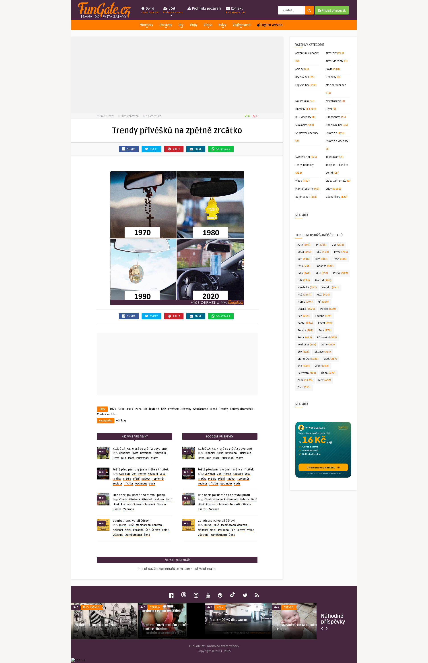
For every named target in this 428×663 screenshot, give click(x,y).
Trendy (223, 409)
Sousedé (149, 504)
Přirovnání (142, 458)
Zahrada (128, 509)
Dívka (135, 453)
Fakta (329, 69)
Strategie (331, 133)
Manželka (307, 287)
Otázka (306, 309)
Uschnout (141, 483)
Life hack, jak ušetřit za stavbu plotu (139, 495)
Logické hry (302, 85)
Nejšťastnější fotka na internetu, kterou (300, 627)
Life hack (134, 499)
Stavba (161, 504)
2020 (138, 409)
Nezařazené (333, 101)
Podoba (323, 316)
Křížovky (331, 77)
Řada (328, 373)
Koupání (153, 474)
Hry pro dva (302, 77)
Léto (162, 474)
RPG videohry (303, 117)
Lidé (304, 280)
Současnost (200, 409)
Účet (172, 10)
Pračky (117, 478)
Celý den (124, 474)
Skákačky (301, 125)
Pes (304, 316)
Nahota (159, 499)
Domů (149, 10)
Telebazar (332, 157)
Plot (116, 504)
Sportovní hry (334, 125)
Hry (181, 25)
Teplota (117, 483)
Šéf (148, 530)
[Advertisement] (177, 74)
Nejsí (128, 530)
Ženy (324, 380)
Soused (137, 504)
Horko (142, 474)
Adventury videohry (307, 53)
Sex (303, 351)
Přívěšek (173, 409)
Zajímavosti (242, 25)
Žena (147, 535)
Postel (305, 323)
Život (304, 387)
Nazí (168, 499)
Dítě (323, 252)
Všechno (118, 535)
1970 (113, 409)
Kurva (122, 525)
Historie (154, 409)
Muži (323, 294)
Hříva (116, 458)
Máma (305, 302)
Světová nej (302, 157)
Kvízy (222, 25)
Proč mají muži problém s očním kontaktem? (165, 627)
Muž (304, 294)
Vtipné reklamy (304, 189)
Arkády (299, 69)
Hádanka (324, 266)
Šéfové (156, 530)
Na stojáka (302, 101)
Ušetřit (117, 509)
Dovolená (146, 453)
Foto (304, 266)
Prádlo (127, 478)
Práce (305, 337)
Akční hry (331, 53)
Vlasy (154, 458)
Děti (304, 259)
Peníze (328, 309)
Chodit (123, 499)
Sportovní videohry (306, 133)
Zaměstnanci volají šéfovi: (131, 521)
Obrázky (166, 25)
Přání (136, 478)
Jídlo (304, 273)
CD (145, 409)
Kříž (163, 409)
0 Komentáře (153, 116)
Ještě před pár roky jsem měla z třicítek (141, 469)
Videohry (146, 25)
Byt (321, 244)
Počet (325, 323)
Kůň (123, 458)
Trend (213, 409)
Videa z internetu (336, 181)
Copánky (124, 453)
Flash (339, 259)
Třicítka (128, 483)
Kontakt (235, 10)
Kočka (340, 273)
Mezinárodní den (336, 85)
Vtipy (193, 25)
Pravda (305, 330)
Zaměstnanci (133, 535)
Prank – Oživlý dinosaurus (228, 620)
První (329, 109)
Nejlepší (118, 530)
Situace (323, 351)
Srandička (308, 359)
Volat (165, 530)
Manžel (323, 280)
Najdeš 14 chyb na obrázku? (96, 625)
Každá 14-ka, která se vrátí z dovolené (140, 449)
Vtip (303, 366)
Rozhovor (307, 344)
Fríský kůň (160, 453)
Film (321, 259)
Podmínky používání (206, 8)
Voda (152, 483)
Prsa (325, 330)
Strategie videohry (337, 141)
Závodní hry (333, 197)
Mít (323, 302)
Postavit (126, 504)
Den (134, 474)
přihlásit (209, 569)
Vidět (330, 359)
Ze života (307, 373)
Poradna (138, 530)
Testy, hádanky (304, 165)
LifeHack (147, 499)
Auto (304, 244)
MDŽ (131, 525)
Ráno (328, 344)
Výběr (322, 366)
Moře (131, 458)
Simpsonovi (333, 117)
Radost (146, 478)
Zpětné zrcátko (106, 414)
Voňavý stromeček (241, 409)
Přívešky (186, 409)
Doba (304, 252)
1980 (121, 409)
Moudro (330, 287)
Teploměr (158, 478)
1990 (130, 409)
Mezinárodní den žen (149, 525)
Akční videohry (334, 61)
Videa (208, 25)
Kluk (322, 273)
